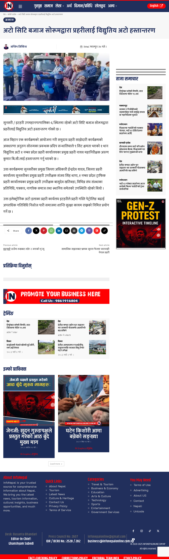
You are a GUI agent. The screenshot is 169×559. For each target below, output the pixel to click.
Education (97, 492)
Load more (55, 463)
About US (140, 495)
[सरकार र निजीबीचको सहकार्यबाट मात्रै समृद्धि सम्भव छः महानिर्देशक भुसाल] (154, 110)
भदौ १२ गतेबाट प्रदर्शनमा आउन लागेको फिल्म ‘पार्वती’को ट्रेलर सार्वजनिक (132, 186)
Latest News (57, 494)
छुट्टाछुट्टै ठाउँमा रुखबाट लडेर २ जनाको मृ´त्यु (23, 249)
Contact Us (56, 502)
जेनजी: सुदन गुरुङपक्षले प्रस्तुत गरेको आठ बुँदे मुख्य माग (29, 436)
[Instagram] (141, 531)
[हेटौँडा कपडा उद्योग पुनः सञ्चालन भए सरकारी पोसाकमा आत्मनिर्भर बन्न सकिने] (97, 327)
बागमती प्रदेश (124, 143)
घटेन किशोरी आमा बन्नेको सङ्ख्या (84, 433)
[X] (36, 230)
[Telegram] (81, 230)
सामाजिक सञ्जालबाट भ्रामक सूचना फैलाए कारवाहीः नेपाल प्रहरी (85, 251)
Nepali (138, 506)
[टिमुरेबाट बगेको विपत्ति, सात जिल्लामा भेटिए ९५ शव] (46, 327)
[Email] (66, 230)
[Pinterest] (43, 230)
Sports (95, 504)
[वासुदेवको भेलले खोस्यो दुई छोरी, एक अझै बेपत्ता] (46, 347)
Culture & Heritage (61, 498)
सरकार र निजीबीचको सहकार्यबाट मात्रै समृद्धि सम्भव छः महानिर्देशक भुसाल (132, 112)
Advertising (141, 490)
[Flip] (97, 230)
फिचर (9, 341)
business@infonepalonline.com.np (111, 541)
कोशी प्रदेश (12, 14)
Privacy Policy (58, 506)
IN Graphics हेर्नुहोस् (29, 454)
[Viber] (89, 230)
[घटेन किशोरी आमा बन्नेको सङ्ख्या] (83, 400)
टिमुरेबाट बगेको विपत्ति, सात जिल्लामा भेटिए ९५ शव (18, 326)
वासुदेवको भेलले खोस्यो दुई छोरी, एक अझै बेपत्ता (20, 346)
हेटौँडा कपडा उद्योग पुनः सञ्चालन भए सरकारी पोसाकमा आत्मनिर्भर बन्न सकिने (72, 327)
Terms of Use (142, 485)
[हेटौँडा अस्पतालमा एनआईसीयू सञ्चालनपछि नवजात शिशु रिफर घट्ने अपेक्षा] (97, 347)
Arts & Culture (101, 496)
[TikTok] (150, 531)
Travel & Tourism (102, 484)
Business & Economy (104, 488)
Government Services (105, 512)
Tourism (54, 490)
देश (4, 14)
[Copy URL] (104, 230)
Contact (139, 501)
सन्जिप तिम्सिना (19, 46)
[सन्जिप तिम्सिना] (6, 47)
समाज (9, 20)
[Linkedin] (59, 230)
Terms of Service (60, 510)
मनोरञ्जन (123, 124)
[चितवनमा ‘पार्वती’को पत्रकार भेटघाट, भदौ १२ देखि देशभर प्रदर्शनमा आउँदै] (154, 129)
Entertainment (100, 508)
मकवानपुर (123, 105)
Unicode (139, 511)
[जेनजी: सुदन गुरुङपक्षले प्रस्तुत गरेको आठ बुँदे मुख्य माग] (28, 400)
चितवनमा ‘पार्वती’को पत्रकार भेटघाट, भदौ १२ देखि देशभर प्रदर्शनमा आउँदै (131, 130)
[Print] (74, 230)
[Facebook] (28, 230)
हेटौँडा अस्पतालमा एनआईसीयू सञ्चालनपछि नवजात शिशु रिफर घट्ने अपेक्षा (71, 347)
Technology (98, 500)
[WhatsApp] (51, 230)
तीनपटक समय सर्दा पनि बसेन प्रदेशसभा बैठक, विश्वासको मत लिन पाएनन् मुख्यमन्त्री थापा (132, 149)
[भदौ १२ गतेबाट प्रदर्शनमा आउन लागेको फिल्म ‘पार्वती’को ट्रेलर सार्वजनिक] (154, 185)
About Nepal (57, 486)
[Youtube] (133, 539)
